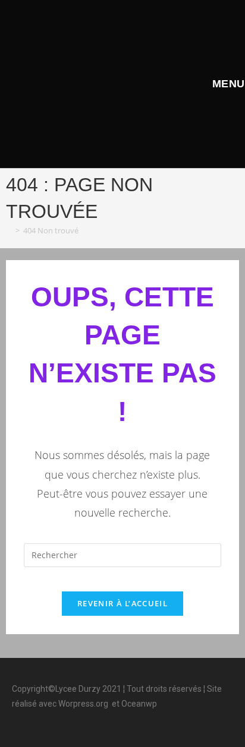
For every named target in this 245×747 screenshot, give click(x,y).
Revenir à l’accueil (122, 603)
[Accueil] (9, 230)
